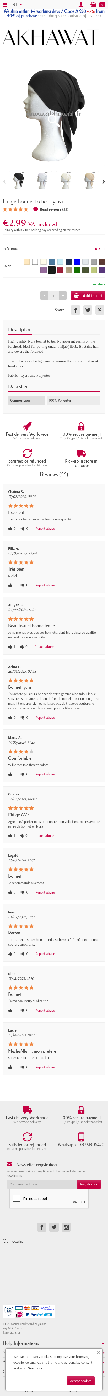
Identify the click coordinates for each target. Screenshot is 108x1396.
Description (20, 330)
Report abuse (45, 528)
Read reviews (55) (54, 209)
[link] (75, 310)
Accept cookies (80, 1381)
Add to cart (92, 295)
